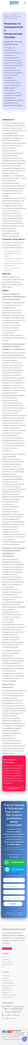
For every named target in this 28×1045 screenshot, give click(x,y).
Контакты (4, 1034)
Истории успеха (6, 962)
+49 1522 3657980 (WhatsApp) (12, 1012)
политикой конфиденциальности (14, 914)
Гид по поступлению (7, 964)
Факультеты (5, 978)
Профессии (5, 992)
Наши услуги (5, 959)
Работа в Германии (7, 997)
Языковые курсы (6, 990)
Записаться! (7, 948)
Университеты (6, 975)
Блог (3, 966)
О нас (3, 957)
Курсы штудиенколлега (8, 985)
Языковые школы (7, 987)
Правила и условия (7, 1036)
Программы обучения (8, 983)
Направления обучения (8, 995)
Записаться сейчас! (14, 788)
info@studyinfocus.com (11, 1018)
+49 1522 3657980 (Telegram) (12, 1015)
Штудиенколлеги (7, 980)
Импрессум (16, 1036)
